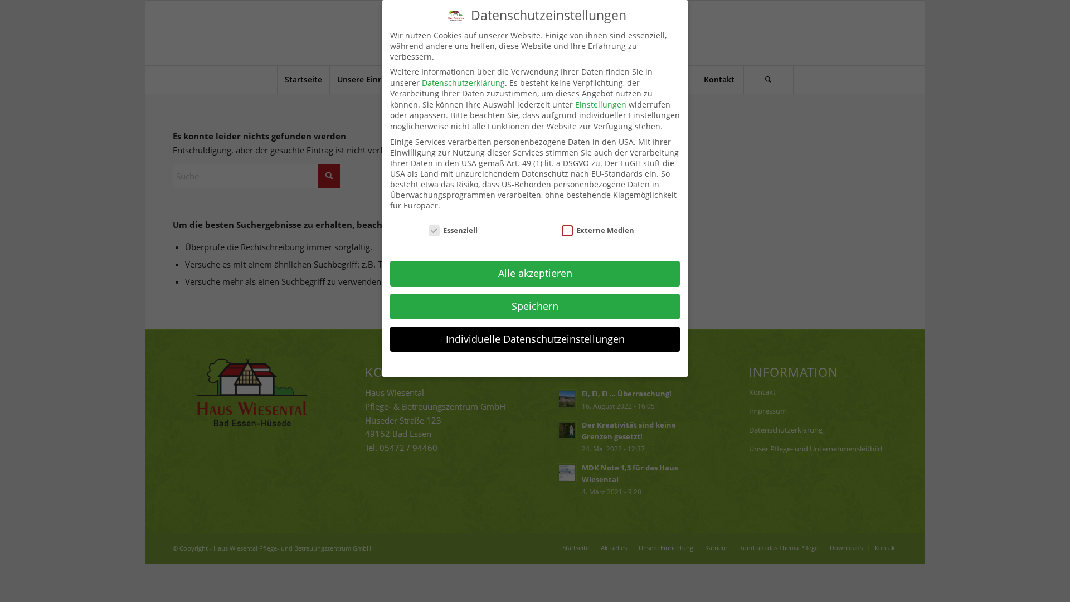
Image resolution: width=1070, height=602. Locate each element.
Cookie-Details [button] (480, 363)
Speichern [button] (535, 306)
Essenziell (460, 230)
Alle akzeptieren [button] (535, 273)
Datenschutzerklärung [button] (541, 363)
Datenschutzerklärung (463, 82)
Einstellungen (600, 104)
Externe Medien (605, 230)
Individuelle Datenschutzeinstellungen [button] (535, 339)
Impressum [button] (596, 363)
